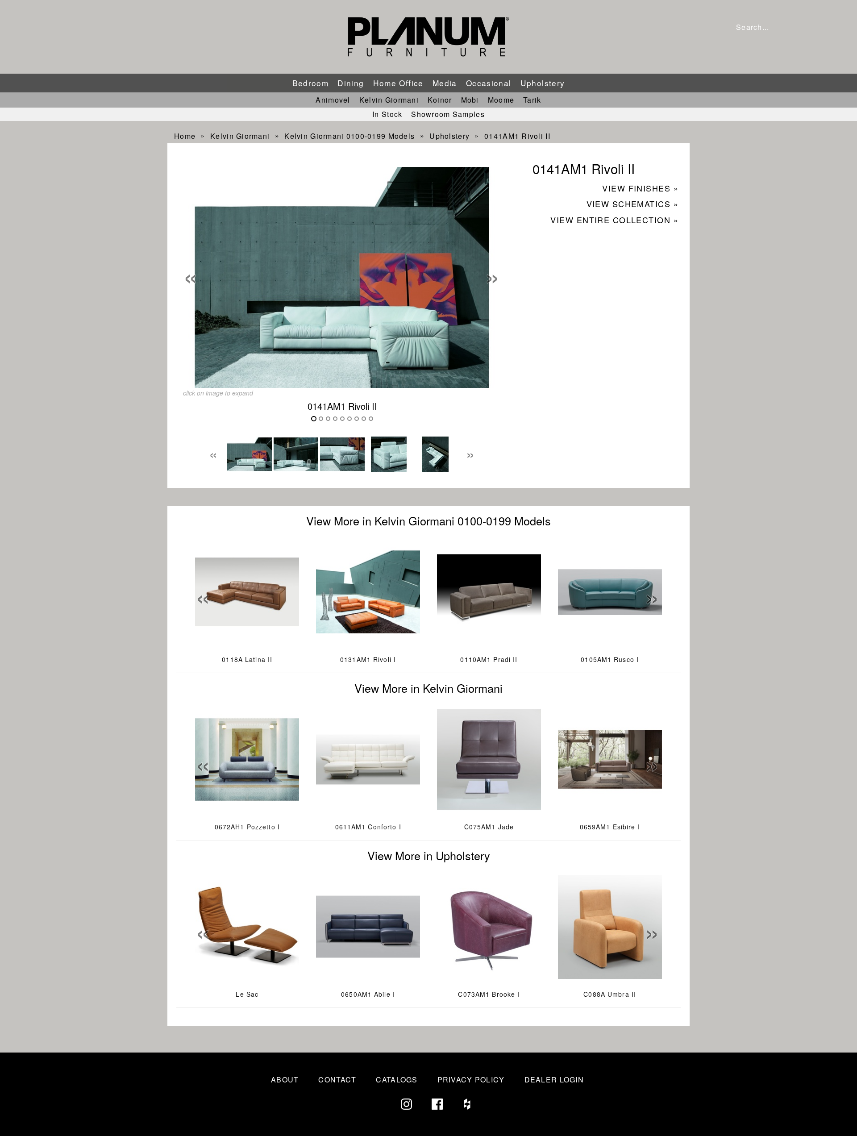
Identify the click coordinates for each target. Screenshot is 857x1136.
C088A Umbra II (609, 994)
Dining (350, 82)
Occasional (489, 82)
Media (445, 82)
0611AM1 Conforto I (368, 826)
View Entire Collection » (614, 219)
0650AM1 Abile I (368, 994)
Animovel (333, 100)
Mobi (470, 100)
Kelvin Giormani (389, 100)
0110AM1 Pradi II (488, 659)
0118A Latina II (247, 659)
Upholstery (542, 82)
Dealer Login (554, 1079)
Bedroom (310, 82)
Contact (337, 1079)
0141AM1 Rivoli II (517, 136)
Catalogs (396, 1079)
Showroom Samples (447, 114)
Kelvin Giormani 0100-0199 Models (349, 136)
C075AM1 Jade (489, 826)
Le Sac (247, 994)
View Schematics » (632, 203)
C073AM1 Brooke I (489, 994)
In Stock (387, 114)
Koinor (440, 100)
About (285, 1079)
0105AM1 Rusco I (610, 659)
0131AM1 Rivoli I (368, 659)
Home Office (398, 82)
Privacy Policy (471, 1079)
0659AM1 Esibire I (610, 826)
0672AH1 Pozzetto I (247, 826)
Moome (501, 100)
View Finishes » (640, 188)
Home (185, 136)
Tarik (532, 100)
